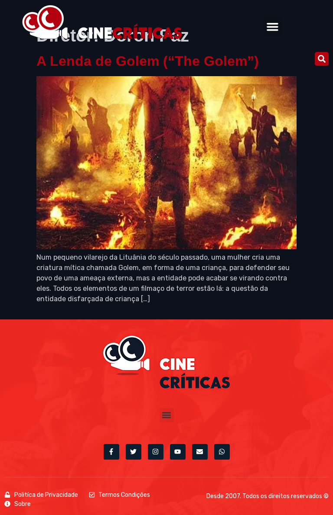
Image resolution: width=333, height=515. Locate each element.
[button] (272, 26)
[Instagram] (155, 452)
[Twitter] (133, 452)
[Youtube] (178, 452)
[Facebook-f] (111, 452)
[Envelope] (200, 452)
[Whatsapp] (222, 452)
